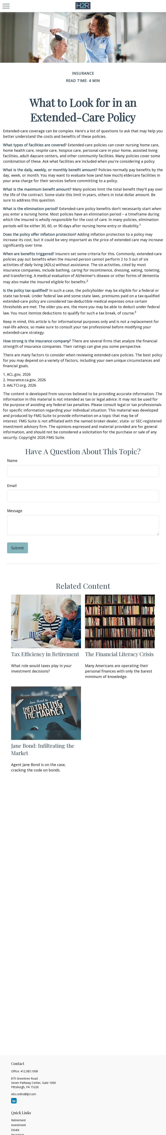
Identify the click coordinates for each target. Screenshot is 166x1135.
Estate (15, 1130)
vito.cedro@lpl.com (23, 1094)
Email (12, 485)
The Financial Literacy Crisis (119, 654)
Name (12, 460)
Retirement (18, 1120)
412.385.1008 (29, 1071)
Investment (18, 1125)
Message (14, 510)
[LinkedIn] (14, 1100)
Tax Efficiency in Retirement (45, 654)
